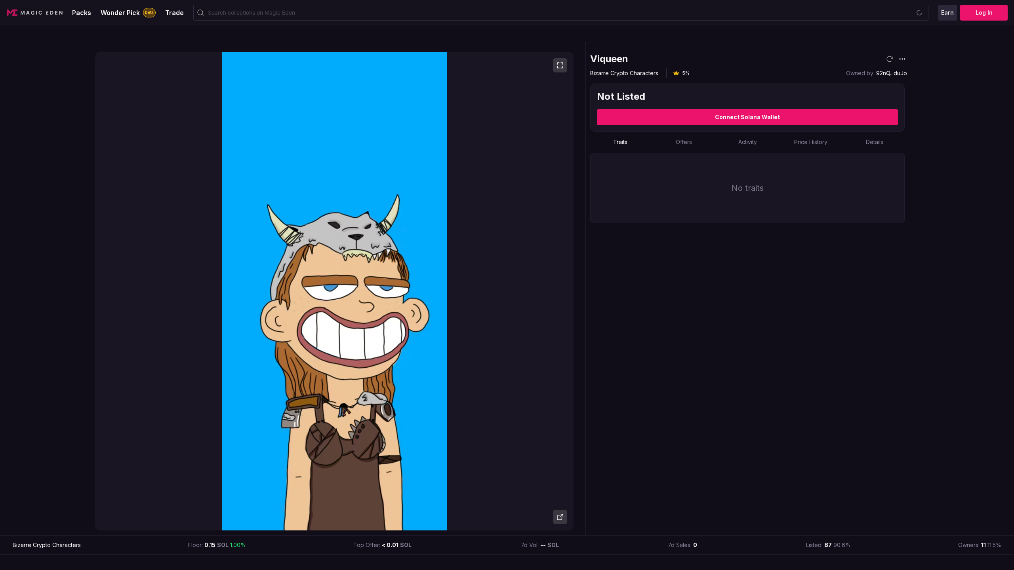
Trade (174, 13)
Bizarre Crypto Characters (624, 73)
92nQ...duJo (891, 73)
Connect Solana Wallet (747, 117)
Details (874, 142)
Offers (684, 142)
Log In (984, 12)
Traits (620, 142)
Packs (81, 13)
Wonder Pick (127, 13)
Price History (810, 142)
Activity (747, 142)
